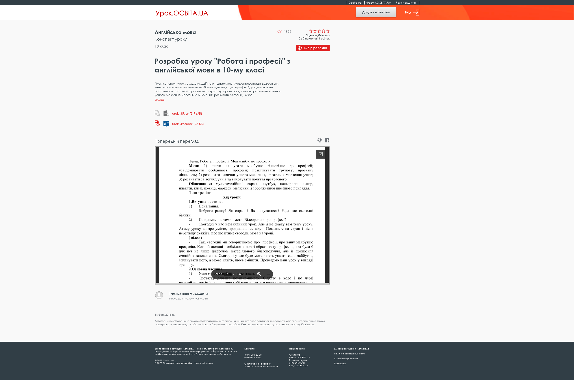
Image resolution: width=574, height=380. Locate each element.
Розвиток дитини (406, 2)
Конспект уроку (171, 39)
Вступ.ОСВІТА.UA (298, 365)
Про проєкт (340, 363)
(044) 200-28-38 (253, 354)
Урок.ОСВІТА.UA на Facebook (261, 366)
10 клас (161, 46)
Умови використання (346, 358)
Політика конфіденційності (349, 353)
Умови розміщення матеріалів (351, 348)
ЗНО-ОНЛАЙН (297, 362)
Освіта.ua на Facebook (257, 363)
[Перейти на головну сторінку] (182, 13)
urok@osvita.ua (252, 357)
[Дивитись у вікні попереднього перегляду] (157, 113)
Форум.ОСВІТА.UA (378, 2)
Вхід (408, 12)
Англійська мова (175, 32)
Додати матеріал (376, 12)
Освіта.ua (355, 2)
